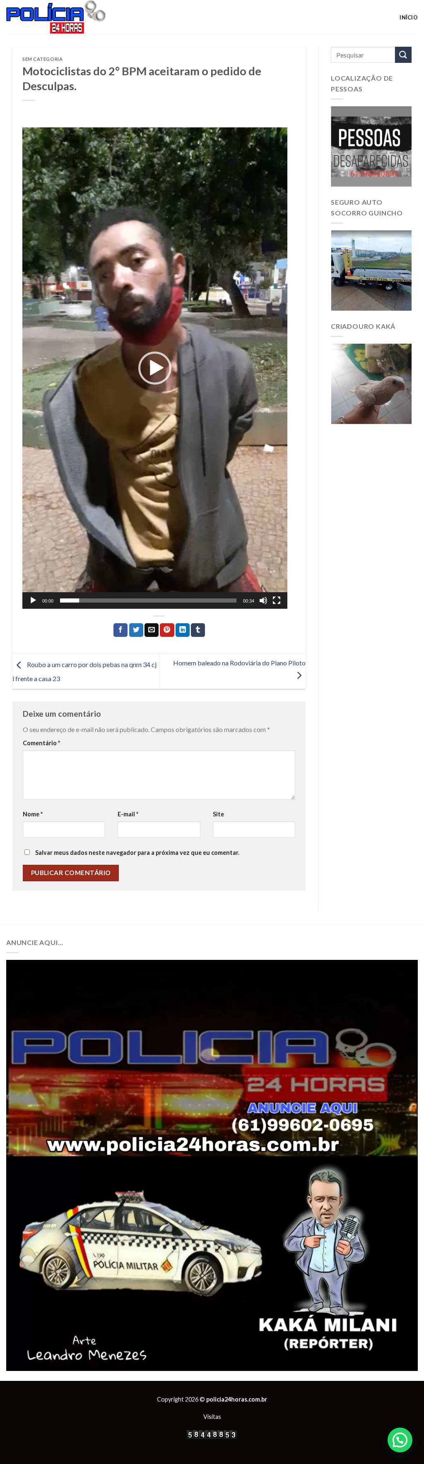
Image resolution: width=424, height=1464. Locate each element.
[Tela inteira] (276, 600)
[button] (154, 368)
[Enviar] (403, 55)
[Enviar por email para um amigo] (152, 630)
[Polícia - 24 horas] (70, 17)
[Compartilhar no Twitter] (136, 630)
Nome (33, 814)
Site (218, 814)
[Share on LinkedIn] (183, 630)
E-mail (128, 814)
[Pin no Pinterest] (167, 630)
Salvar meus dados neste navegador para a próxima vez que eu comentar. (137, 852)
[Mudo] (263, 600)
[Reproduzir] (33, 600)
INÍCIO (409, 17)
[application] (154, 368)
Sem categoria (42, 59)
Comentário (41, 742)
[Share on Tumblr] (198, 630)
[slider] (148, 600)
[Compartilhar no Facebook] (120, 630)
